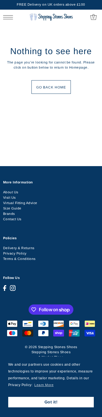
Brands (9, 214)
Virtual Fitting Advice (20, 203)
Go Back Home (51, 87)
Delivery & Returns (19, 248)
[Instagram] (13, 288)
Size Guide (12, 208)
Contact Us (12, 219)
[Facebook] (4, 288)
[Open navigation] (9, 17)
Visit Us (9, 198)
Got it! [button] (51, 402)
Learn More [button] (44, 385)
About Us (10, 192)
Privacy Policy (15, 253)
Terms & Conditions (19, 259)
